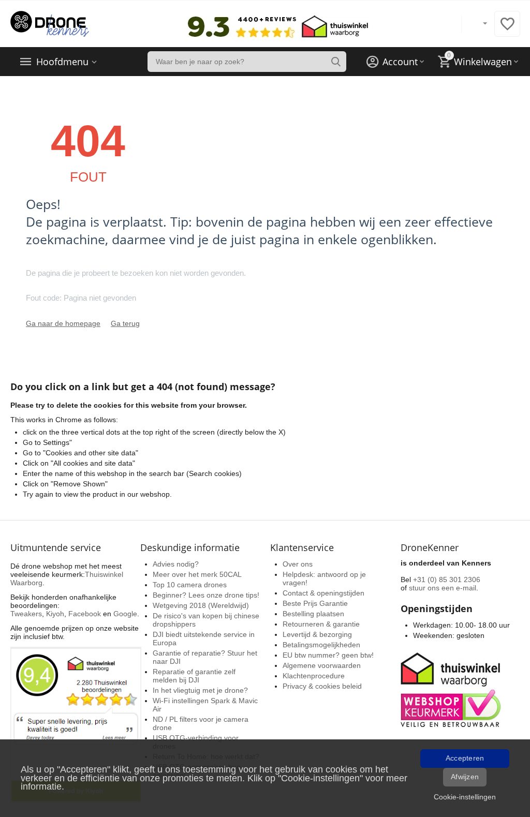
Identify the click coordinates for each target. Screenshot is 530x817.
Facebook (84, 614)
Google (125, 614)
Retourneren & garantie (321, 624)
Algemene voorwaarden (322, 665)
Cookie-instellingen (465, 797)
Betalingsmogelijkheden (321, 645)
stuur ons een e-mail (442, 588)
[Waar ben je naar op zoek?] (336, 61)
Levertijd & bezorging (317, 634)
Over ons (298, 564)
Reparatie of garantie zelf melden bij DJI (194, 675)
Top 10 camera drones (190, 585)
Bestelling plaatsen (313, 614)
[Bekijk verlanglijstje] (507, 29)
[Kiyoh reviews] (75, 724)
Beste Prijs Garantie (315, 603)
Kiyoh (55, 614)
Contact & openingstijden (323, 593)
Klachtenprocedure (314, 676)
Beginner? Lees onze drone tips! (206, 595)
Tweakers (26, 614)
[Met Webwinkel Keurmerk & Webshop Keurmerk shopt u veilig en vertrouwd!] (452, 689)
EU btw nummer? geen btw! (328, 655)
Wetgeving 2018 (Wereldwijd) (201, 605)
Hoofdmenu (62, 61)
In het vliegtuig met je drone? (200, 690)
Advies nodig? (176, 564)
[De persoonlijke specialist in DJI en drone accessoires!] (49, 23)
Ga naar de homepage (63, 323)
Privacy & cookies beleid (322, 686)
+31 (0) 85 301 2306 (446, 579)
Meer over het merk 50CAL (197, 574)
